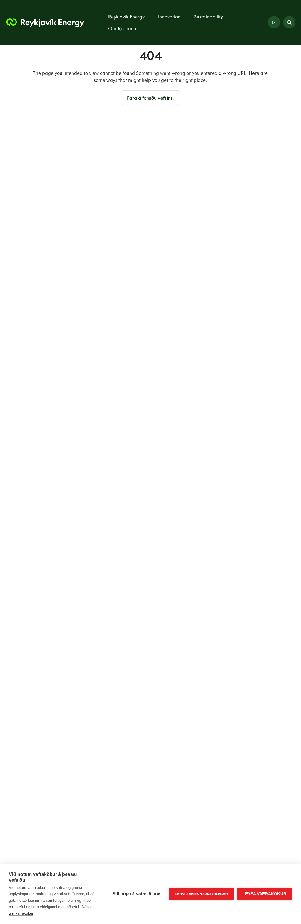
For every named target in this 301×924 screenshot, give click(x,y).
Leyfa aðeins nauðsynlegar (201, 894)
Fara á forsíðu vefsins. (150, 97)
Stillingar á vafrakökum (136, 894)
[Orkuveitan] (45, 22)
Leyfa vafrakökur (264, 894)
